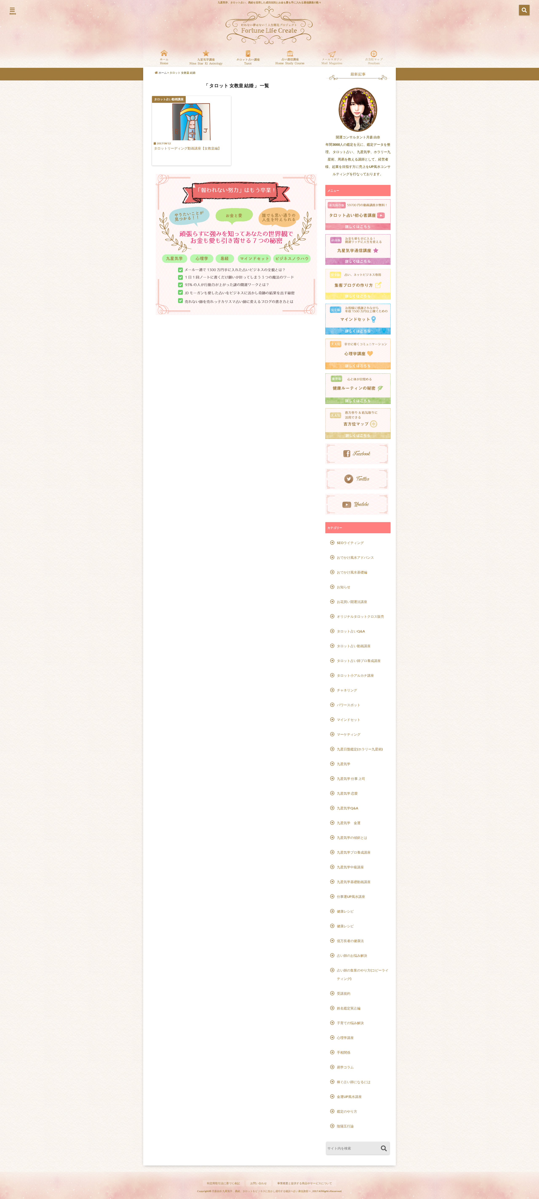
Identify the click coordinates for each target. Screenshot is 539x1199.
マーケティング (348, 734)
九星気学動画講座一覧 (206, 57)
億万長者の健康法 (350, 941)
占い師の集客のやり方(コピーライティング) (362, 974)
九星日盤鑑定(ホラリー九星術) (360, 749)
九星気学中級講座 (350, 867)
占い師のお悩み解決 (352, 955)
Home (164, 57)
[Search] (383, 1149)
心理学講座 (345, 1038)
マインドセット (348, 720)
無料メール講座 (332, 57)
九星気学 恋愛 (347, 793)
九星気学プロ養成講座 (354, 852)
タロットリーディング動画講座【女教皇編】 (187, 148)
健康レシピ (345, 911)
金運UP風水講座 (349, 1097)
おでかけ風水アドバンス (355, 557)
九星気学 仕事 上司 (351, 779)
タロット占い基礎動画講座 (248, 57)
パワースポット (348, 705)
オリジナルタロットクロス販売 (360, 616)
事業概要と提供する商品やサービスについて (304, 1183)
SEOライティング (350, 543)
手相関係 (343, 1052)
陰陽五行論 (345, 1126)
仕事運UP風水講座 (351, 896)
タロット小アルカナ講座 (355, 675)
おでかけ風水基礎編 (352, 572)
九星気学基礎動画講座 (354, 882)
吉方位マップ (374, 57)
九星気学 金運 (348, 823)
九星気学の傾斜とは (352, 837)
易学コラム (345, 1067)
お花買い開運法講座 (352, 602)
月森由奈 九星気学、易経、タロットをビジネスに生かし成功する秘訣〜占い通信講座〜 (261, 1191)
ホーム (162, 72)
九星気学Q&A (347, 808)
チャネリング (347, 690)
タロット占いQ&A (351, 631)
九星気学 (343, 764)
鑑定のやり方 (347, 1111)
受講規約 (343, 993)
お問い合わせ (258, 1183)
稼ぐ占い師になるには (354, 1082)
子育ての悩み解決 (350, 1023)
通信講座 (290, 57)
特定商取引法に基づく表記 (223, 1183)
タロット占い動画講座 (354, 646)
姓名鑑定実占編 (348, 1008)
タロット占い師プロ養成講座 (359, 661)
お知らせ (343, 587)
